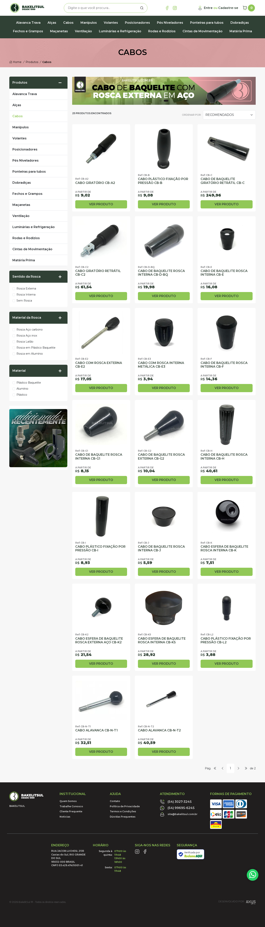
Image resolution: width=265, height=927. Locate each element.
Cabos (68, 22)
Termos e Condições (123, 811)
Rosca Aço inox (26, 335)
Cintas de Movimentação (203, 31)
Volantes (111, 22)
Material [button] (19, 371)
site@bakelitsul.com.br (182, 814)
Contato (115, 801)
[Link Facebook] (167, 8)
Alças (52, 22)
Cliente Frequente (71, 811)
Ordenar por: (191, 114)
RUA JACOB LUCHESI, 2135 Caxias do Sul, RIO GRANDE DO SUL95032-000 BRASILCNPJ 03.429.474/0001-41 (68, 858)
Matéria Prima (240, 31)
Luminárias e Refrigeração (120, 31)
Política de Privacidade (125, 806)
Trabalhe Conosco (71, 806)
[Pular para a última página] (245, 768)
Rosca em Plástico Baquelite (35, 347)
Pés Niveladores (170, 22)
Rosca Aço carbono (29, 329)
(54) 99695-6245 (181, 808)
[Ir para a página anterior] (222, 768)
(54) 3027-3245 (180, 802)
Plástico (21, 394)
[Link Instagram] (174, 8)
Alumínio (22, 388)
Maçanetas (59, 31)
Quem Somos (68, 801)
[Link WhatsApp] (252, 875)
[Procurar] (142, 8)
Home (17, 62)
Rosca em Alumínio (29, 353)
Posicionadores (137, 22)
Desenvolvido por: (231, 901)
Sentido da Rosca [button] (26, 276)
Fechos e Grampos (28, 31)
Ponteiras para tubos (206, 22)
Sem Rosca (24, 300)
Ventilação (83, 31)
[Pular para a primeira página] (215, 768)
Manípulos (89, 22)
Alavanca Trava (28, 22)
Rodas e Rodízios (162, 31)
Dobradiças (239, 22)
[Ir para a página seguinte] (238, 768)
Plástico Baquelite (28, 382)
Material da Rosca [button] (26, 317)
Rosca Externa (26, 288)
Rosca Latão (24, 341)
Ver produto (101, 204)
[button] (61, 83)
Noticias (65, 816)
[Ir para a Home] (28, 8)
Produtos (19, 82)
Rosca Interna (26, 294)
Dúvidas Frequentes (122, 816)
